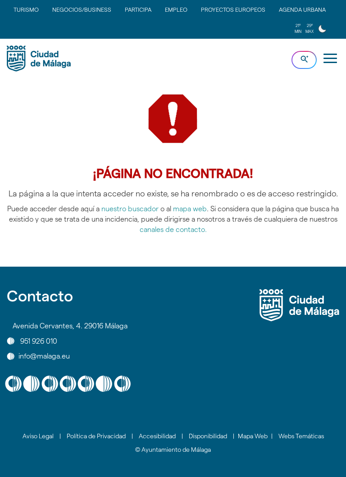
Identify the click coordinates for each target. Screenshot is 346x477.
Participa (138, 9)
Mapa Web (253, 436)
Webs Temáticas (301, 436)
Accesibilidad (157, 436)
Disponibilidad (208, 436)
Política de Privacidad (96, 436)
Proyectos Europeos (233, 9)
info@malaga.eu (44, 356)
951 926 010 (38, 341)
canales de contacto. (173, 229)
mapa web (190, 209)
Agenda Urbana (302, 9)
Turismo (26, 9)
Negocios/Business (81, 9)
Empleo (176, 9)
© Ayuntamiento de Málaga (173, 449)
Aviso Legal (38, 436)
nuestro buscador (130, 209)
